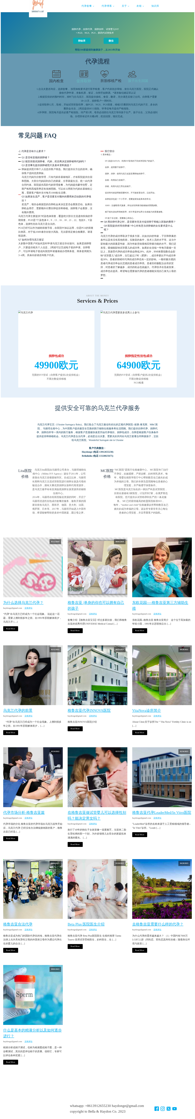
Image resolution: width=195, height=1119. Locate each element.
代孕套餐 (87, 6)
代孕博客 (107, 6)
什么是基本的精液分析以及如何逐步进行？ (32, 1033)
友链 (139, 6)
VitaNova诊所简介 (146, 710)
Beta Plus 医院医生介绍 (86, 924)
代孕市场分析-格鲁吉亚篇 (24, 812)
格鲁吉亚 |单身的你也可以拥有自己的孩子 (96, 605)
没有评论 (28, 608)
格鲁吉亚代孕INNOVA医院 (89, 710)
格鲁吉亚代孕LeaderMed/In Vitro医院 (161, 812)
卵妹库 (81, 40)
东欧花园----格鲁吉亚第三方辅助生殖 (160, 605)
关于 (124, 6)
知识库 (155, 6)
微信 (111, 40)
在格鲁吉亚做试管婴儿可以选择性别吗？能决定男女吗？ (97, 815)
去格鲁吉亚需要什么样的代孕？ (157, 924)
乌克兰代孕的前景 (17, 710)
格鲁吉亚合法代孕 (17, 924)
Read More (10, 629)
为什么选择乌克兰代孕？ (23, 603)
